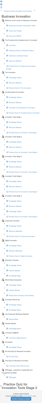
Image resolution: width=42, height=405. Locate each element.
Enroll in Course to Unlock (21, 399)
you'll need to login (29, 396)
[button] (1, 2)
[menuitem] (1, 5)
